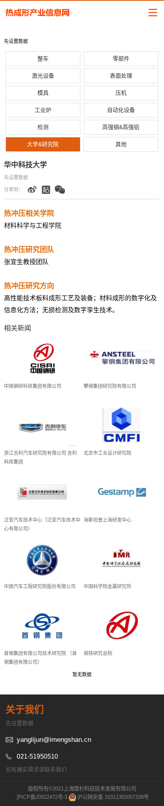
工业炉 (43, 110)
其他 (121, 144)
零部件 (121, 58)
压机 (121, 93)
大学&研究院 (43, 144)
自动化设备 (121, 110)
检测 (43, 127)
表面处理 (121, 75)
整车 (43, 58)
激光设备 (43, 75)
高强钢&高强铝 (120, 127)
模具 (43, 93)
